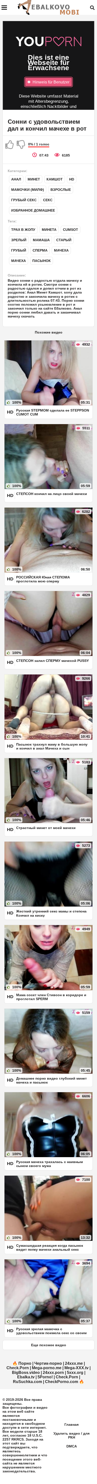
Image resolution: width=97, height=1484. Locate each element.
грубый (18, 250)
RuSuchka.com (27, 1382)
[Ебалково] (49, 7)
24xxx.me (74, 1363)
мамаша (41, 240)
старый (63, 240)
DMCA (71, 1446)
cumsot (70, 230)
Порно (24, 1363)
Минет (34, 179)
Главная (71, 1424)
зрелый (18, 240)
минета (49, 230)
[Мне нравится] (9, 145)
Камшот (55, 179)
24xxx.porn (53, 1372)
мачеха (61, 250)
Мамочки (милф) (27, 190)
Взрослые (60, 190)
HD (71, 179)
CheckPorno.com (61, 1382)
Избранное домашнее (33, 210)
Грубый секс (24, 200)
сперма (40, 250)
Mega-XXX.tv (76, 1368)
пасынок (41, 261)
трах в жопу (23, 230)
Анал (16, 179)
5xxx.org (75, 1372)
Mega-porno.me (46, 1368)
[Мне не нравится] (21, 145)
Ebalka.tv (26, 1377)
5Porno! (45, 1377)
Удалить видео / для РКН (71, 1435)
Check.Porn (17, 1368)
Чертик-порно (48, 1363)
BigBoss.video (26, 1372)
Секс (47, 200)
